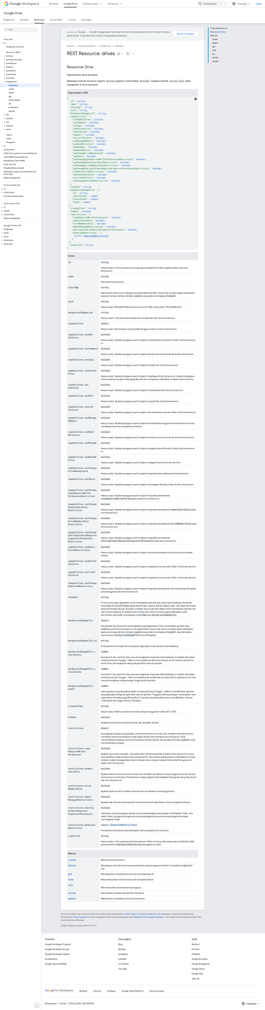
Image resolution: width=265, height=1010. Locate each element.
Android (195, 944)
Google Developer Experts (57, 954)
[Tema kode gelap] (195, 99)
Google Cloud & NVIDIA (56, 964)
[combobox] (212, 3)
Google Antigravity (200, 964)
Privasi (63, 1003)
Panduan (24, 19)
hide (70, 879)
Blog (120, 944)
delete (72, 865)
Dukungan (86, 19)
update (72, 898)
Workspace (30, 4)
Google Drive (70, 3)
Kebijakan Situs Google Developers (148, 917)
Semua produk (90, 3)
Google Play (197, 974)
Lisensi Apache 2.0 (80, 917)
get (70, 874)
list (70, 885)
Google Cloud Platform (133, 991)
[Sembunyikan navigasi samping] (37, 1004)
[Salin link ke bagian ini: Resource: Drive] (96, 67)
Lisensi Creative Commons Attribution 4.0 (142, 914)
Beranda (53, 3)
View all (195, 978)
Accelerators (51, 959)
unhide (72, 893)
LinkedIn (122, 959)
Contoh (72, 19)
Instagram (123, 954)
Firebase (196, 954)
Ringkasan (9, 19)
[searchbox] (21, 29)
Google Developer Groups (57, 949)
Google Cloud (198, 969)
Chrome (196, 949)
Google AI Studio (200, 959)
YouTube (122, 969)
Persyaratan (51, 1003)
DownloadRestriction (96, 235)
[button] (20, 43)
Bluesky (122, 949)
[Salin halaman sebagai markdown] (128, 53)
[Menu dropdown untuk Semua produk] (101, 3)
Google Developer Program (58, 944)
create (72, 859)
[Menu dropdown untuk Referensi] (122, 3)
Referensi (113, 3)
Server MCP (56, 19)
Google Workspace (87, 46)
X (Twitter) (123, 964)
